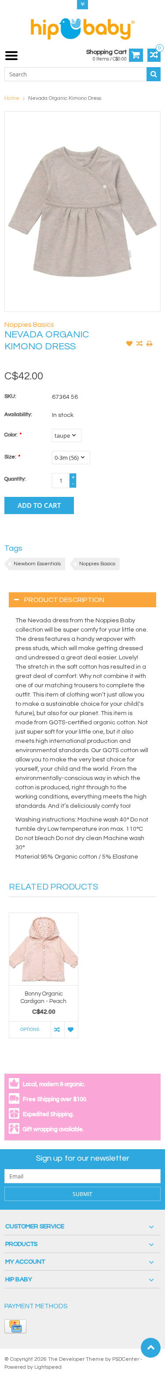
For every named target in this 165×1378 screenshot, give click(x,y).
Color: (12, 435)
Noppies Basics (29, 324)
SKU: (10, 396)
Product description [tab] (64, 599)
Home (11, 98)
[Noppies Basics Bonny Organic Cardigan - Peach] (43, 949)
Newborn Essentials (37, 564)
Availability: (18, 414)
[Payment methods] (15, 1326)
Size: (11, 457)
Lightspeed (48, 1367)
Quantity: (15, 479)
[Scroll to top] (151, 1348)
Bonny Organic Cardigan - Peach (43, 997)
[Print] (150, 344)
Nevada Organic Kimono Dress (64, 98)
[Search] (154, 74)
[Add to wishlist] (129, 344)
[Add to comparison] (139, 344)
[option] (43, 979)
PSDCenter (125, 1359)
